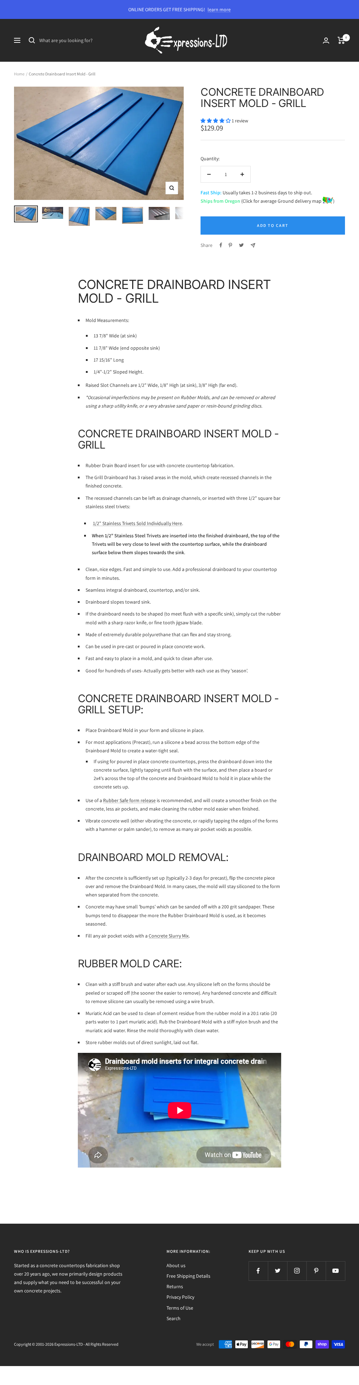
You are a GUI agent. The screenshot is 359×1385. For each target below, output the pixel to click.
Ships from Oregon (220, 201)
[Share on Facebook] (220, 245)
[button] (216, 120)
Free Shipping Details (188, 1276)
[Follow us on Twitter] (277, 1270)
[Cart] (341, 40)
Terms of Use (180, 1308)
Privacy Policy (180, 1297)
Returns (175, 1286)
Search (174, 1318)
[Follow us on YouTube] (335, 1270)
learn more (219, 9)
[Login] (326, 40)
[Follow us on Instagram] (296, 1270)
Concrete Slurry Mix (169, 936)
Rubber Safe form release (129, 800)
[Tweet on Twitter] (241, 245)
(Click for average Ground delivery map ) (287, 201)
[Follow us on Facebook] (258, 1270)
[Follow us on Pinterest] (316, 1270)
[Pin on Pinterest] (230, 245)
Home (19, 73)
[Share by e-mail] (253, 245)
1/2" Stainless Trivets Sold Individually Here (137, 523)
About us (176, 1265)
